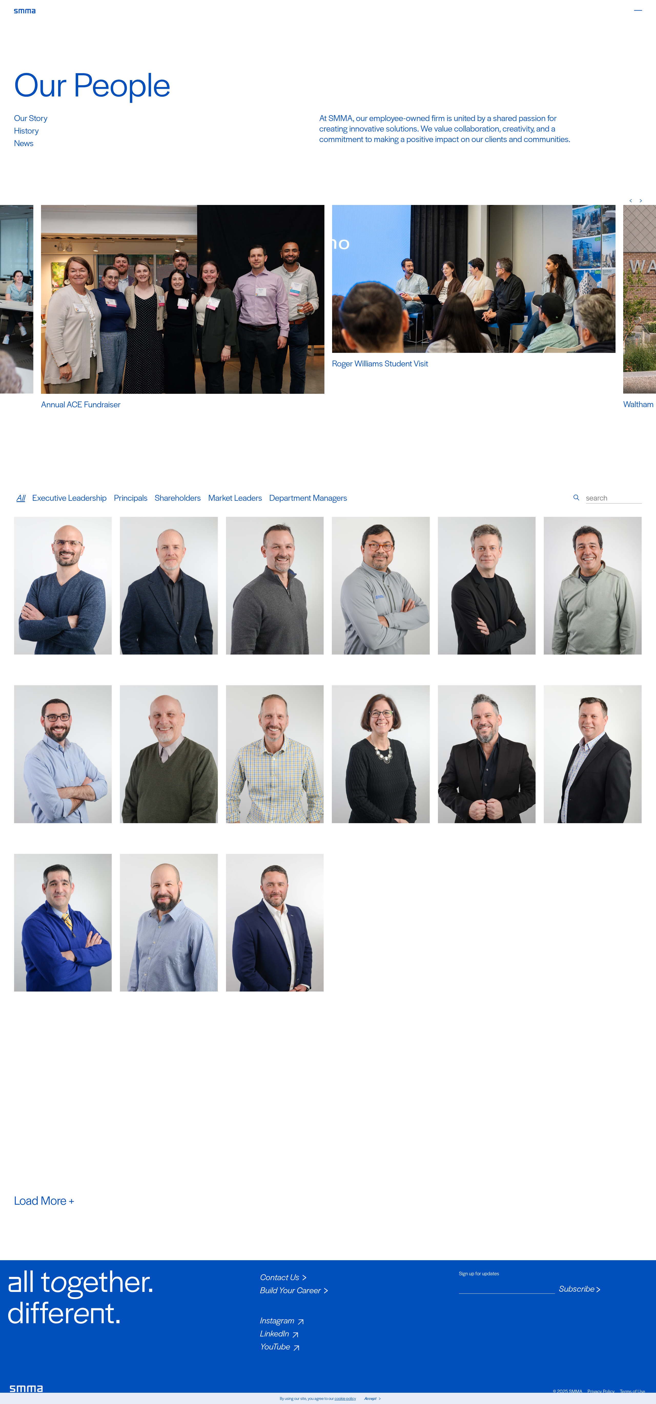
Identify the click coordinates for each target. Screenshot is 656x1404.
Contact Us (279, 1276)
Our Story (30, 117)
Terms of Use (632, 1391)
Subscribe (576, 1288)
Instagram (277, 1320)
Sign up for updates (479, 1273)
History (26, 130)
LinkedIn (274, 1333)
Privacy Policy (601, 1391)
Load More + (44, 1200)
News (24, 142)
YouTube (275, 1346)
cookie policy (345, 1398)
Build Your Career (290, 1290)
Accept (370, 1398)
